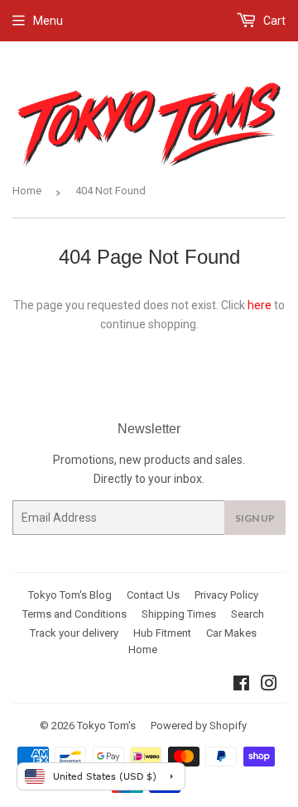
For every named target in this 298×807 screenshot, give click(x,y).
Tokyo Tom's (106, 725)
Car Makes (231, 633)
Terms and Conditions (74, 614)
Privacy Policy (226, 595)
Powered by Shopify (199, 725)
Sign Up (255, 518)
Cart (273, 20)
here (260, 305)
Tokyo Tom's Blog (70, 595)
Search (247, 614)
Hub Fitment (162, 633)
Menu (48, 20)
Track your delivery (74, 633)
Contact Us (153, 595)
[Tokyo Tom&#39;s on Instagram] (269, 685)
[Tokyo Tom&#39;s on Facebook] (241, 685)
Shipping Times (179, 614)
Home (26, 190)
